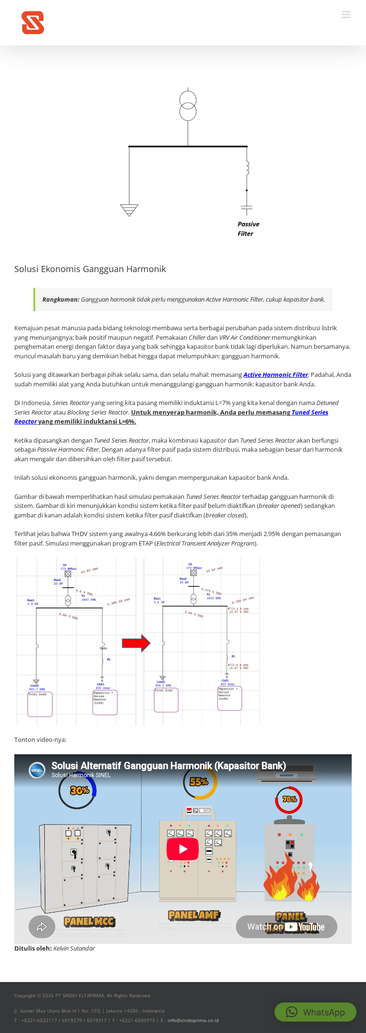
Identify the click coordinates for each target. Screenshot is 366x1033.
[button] (315, 1012)
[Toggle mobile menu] (347, 15)
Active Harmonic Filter (276, 374)
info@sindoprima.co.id (193, 1020)
